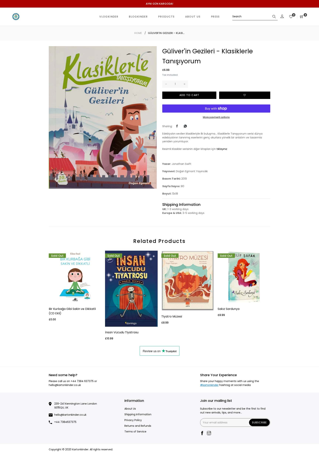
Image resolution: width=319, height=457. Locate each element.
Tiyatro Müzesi (171, 316)
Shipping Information (137, 414)
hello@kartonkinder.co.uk (65, 385)
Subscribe (259, 422)
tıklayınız (222, 149)
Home (138, 33)
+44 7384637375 (65, 422)
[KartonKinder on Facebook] (202, 433)
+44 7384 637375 (82, 381)
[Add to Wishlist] (244, 95)
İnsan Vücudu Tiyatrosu (121, 332)
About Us (130, 408)
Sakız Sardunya (228, 309)
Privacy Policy (133, 420)
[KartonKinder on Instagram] (209, 433)
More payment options (216, 117)
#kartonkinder (209, 385)
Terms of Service (135, 431)
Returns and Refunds (137, 426)
